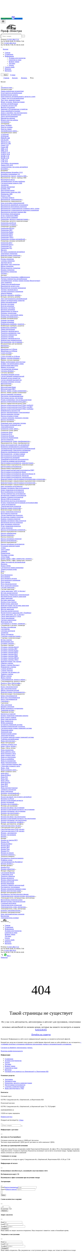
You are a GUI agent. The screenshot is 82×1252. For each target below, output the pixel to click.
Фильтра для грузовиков (9, 804)
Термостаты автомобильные (10, 284)
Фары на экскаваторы (8, 761)
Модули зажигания (7, 609)
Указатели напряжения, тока (10, 333)
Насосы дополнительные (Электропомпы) (15, 412)
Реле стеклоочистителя (8, 584)
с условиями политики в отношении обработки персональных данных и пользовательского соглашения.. (41, 1043)
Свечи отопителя (6, 528)
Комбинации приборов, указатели (12, 324)
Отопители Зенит (7, 432)
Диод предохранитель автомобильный (14, 299)
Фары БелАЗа (5, 782)
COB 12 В (4, 160)
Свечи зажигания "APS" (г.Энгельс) (13, 591)
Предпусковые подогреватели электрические (16, 477)
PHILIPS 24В (5, 138)
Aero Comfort (5, 549)
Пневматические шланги (9, 95)
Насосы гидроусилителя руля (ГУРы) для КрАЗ (17, 405)
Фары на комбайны (7, 759)
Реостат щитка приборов (9, 217)
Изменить (4, 1210)
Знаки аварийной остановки (10, 111)
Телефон (4, 1226)
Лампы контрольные (8, 329)
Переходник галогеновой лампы (12, 315)
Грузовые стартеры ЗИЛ (9, 649)
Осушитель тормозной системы (11, 724)
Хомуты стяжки (6, 129)
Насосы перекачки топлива (10, 414)
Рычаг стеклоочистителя (9, 687)
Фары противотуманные (9, 788)
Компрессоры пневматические (11, 340)
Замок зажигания (6, 598)
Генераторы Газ (6, 246)
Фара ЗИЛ (4, 784)
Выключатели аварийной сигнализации (14, 205)
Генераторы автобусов (8, 223)
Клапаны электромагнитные (10, 910)
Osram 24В (4, 147)
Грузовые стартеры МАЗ (9, 654)
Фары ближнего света (8, 753)
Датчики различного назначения (12, 291)
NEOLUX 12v (5, 141)
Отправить (5, 1228)
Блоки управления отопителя (11, 511)
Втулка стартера (6, 640)
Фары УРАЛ (5, 780)
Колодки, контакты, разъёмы (10, 295)
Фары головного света (8, 770)
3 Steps (21, 1120)
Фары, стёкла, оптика (8, 746)
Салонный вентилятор (8, 903)
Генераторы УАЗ (6, 248)
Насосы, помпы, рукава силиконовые (13, 391)
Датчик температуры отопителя (11, 515)
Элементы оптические (8, 789)
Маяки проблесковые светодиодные (13, 362)
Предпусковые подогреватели (11, 466)
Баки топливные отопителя (10, 524)
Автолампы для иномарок (10, 163)
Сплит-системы (6, 353)
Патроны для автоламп (8, 313)
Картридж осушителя (8, 714)
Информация (9, 56)
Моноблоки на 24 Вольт (9, 351)
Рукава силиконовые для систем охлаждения (16, 400)
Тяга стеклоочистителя (8, 688)
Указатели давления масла (10, 331)
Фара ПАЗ (4, 786)
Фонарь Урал (5, 849)
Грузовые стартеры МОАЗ (10, 658)
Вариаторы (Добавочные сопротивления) (15, 595)
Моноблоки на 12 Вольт (9, 349)
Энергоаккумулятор (7, 735)
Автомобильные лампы (9, 131)
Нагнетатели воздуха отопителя (12, 522)
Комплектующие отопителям (11, 508)
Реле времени (5, 576)
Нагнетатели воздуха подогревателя (13, 501)
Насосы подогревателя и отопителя (13, 530)
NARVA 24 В (5, 154)
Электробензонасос (7, 427)
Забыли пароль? (11, 1189)
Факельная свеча (6, 622)
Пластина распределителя (9, 611)
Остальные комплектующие (10, 546)
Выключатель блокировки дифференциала (15, 277)
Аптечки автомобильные (9, 104)
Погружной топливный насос (11, 425)
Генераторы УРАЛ (7, 237)
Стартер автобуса (7, 669)
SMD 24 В (4, 151)
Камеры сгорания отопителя (10, 519)
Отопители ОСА (6, 434)
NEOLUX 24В (6, 143)
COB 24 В (4, 161)
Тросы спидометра (7, 634)
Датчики (4, 273)
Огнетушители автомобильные (11, 93)
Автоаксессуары (6, 87)
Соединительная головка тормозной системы (16, 728)
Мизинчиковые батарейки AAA (12, 172)
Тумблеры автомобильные (10, 739)
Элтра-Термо (5, 557)
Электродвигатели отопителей (11, 905)
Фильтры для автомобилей (10, 793)
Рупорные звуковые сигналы (10, 382)
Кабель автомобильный (9, 302)
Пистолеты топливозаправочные (12, 396)
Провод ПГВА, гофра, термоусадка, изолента (16, 558)
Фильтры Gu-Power (7, 798)
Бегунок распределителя (9, 593)
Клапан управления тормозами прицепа (14, 715)
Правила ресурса (6, 1117)
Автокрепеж (5, 122)
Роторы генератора (7, 259)
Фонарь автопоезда (7, 878)
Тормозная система (7, 710)
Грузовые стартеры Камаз (9, 650)
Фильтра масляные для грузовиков (12, 807)
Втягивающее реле (7, 641)
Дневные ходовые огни (9, 744)
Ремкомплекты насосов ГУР (10, 410)
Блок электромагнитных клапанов (12, 914)
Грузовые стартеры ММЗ (9, 656)
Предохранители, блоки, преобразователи (15, 441)
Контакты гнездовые (8, 308)
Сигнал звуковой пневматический (12, 376)
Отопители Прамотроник (9, 437)
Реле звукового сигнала (9, 578)
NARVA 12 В (5, 152)
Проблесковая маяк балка (9, 365)
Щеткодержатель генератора (10, 268)
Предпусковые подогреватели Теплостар (15, 475)
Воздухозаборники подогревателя (12, 492)
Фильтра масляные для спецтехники (13, 817)
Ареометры (5, 185)
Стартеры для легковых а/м (10, 672)
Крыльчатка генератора (9, 271)
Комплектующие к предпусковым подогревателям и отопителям (23, 479)
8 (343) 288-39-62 (10, 43)
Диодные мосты (6, 262)
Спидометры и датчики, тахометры (13, 623)
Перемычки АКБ (6, 194)
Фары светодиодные (8, 741)
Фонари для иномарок (8, 835)
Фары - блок (5, 768)
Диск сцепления (6, 705)
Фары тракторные (7, 791)
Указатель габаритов (8, 876)
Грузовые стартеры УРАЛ (9, 659)
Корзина (24, 78)
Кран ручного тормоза (8, 717)
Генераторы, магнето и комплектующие (14, 219)
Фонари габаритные (8, 869)
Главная (7, 52)
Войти (3, 1195)
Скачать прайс (10, 67)
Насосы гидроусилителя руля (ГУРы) (13, 401)
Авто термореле (6, 282)
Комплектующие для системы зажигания (15, 605)
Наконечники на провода (9, 311)
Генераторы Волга (7, 244)
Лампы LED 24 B (7, 165)
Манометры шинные (8, 118)
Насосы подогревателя (8, 540)
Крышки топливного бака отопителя (13, 521)
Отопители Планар (7, 436)
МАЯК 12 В (5, 156)
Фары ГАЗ (4, 777)
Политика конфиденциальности (12, 1051)
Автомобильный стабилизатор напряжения (15, 450)
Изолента (4, 564)
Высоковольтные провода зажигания (13, 596)
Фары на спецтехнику (8, 757)
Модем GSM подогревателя (10, 499)
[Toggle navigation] (3, 21)
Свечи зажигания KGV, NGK (11, 616)
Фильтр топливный (7, 802)
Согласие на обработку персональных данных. (17, 1047)
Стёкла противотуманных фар (11, 764)
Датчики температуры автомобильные (14, 279)
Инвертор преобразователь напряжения (14, 452)
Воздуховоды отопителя (9, 513)
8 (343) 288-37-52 (13, 39)
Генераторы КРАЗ (7, 234)
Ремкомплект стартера (8, 667)
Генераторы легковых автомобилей (13, 239)
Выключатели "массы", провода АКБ (13, 176)
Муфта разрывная (7, 723)
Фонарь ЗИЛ (5, 847)
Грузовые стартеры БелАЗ (10, 647)
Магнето (4, 250)
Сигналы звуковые (7, 371)
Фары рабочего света (8, 752)
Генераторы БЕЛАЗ (7, 228)
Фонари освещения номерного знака (13, 889)
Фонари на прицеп (7, 853)
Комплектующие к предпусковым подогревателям (18, 483)
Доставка (12, 63)
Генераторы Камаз (7, 232)
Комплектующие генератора (10, 255)
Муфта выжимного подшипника (12, 708)
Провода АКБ (5, 196)
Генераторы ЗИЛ (6, 230)
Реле (2, 571)
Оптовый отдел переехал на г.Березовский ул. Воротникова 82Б (26, 1071)
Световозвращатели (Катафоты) (12, 862)
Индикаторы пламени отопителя (12, 517)
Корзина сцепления (7, 706)
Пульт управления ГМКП (9, 215)
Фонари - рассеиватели (9, 833)
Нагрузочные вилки (7, 190)
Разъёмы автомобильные (9, 317)
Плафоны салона (6, 860)
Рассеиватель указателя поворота (12, 858)
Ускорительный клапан (9, 733)
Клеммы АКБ (5, 188)
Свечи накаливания (7, 618)
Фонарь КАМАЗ (6, 844)
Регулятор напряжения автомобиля (13, 252)
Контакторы (5, 916)
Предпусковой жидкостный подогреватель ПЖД (17, 470)
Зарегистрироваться (11, 1187)
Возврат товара (14, 61)
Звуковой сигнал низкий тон (10, 378)
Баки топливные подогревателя (11, 486)
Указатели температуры (9, 335)
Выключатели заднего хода (10, 286)
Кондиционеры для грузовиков (11, 342)
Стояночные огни (7, 874)
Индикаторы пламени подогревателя (13, 495)
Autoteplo (4, 551)
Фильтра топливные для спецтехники (14, 820)
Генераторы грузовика (8, 225)
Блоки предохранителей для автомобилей (15, 445)
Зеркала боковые (6, 293)
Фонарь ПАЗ (5, 867)
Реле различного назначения (10, 580)
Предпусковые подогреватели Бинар (13, 472)
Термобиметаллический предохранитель (14, 459)
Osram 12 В (4, 145)
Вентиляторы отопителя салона (11, 900)
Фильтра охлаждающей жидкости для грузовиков (17, 809)
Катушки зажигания (8, 600)
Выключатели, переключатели (11, 199)
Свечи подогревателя (8, 504)
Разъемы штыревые (7, 322)
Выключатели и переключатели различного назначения (20, 210)
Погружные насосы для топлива (12, 398)
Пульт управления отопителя (11, 526)
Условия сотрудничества (17, 58)
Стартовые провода (7, 197)
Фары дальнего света (8, 755)
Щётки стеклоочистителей (10, 690)
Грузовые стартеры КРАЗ (9, 652)
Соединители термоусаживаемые (12, 567)
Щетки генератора (7, 266)
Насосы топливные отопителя (11, 539)
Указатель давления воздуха (10, 338)
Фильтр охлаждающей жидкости (12, 800)
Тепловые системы (7, 555)
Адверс (3, 548)
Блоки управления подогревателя (12, 490)
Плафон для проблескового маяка (12, 363)
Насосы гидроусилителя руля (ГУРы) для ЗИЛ (16, 407)
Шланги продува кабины (9, 120)
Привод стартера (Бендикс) (10, 665)
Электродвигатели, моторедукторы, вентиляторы (18, 896)
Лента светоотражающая (9, 116)
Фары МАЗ (4, 773)
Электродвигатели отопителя (11, 506)
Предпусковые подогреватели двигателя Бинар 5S (18, 474)
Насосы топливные (7, 419)
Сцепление (4, 701)
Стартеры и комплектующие (10, 636)
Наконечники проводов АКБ (11, 192)
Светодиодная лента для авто (11, 826)
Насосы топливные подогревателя (12, 544)
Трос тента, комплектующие (10, 100)
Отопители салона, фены (9, 428)
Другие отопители (7, 439)
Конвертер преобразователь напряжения (14, 447)
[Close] (1, 86)
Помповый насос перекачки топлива (13, 423)
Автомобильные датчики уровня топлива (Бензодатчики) (20, 280)
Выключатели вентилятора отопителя (14, 206)
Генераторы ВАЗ (6, 243)
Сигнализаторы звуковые (9, 369)
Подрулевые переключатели (10, 214)
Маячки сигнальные (8, 367)
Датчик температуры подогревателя (13, 493)
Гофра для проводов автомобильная (13, 562)
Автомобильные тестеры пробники (13, 181)
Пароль (9, 1189)
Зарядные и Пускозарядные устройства (14, 109)
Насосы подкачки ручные (9, 416)
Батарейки (4, 169)
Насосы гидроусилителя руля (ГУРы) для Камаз (17, 409)
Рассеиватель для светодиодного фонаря (14, 894)
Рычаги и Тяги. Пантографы (10, 683)
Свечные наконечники (8, 620)
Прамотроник (5, 553)
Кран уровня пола (7, 721)
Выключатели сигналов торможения (13, 288)
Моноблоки (5, 345)
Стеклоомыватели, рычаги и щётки (13, 679)
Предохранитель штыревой (10, 457)
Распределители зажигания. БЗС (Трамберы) (16, 613)
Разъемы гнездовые (7, 320)
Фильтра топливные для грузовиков (13, 811)
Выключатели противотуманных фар (13, 212)
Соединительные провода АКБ (11, 183)
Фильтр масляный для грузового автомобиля (16, 797)
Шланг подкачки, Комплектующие (13, 102)
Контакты (8, 70)
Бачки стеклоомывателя (9, 696)
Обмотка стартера (7, 663)
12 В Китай (5, 134)
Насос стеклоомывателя (9, 699)
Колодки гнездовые (7, 304)
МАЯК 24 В (5, 158)
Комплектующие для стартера (11, 661)
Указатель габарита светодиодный (12, 885)
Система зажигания (7, 587)
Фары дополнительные (9, 762)
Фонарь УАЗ (5, 842)
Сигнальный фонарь (8, 872)
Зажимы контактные (8, 187)
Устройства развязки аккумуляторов (13, 461)
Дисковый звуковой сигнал (10, 374)
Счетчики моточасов (8, 631)
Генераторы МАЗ (7, 235)
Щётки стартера (6, 676)
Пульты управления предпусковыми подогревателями (19, 502)
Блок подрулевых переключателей (12, 203)
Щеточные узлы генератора (10, 264)
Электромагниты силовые (10, 918)
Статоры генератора (8, 261)
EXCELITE (5, 140)
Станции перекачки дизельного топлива (14, 418)
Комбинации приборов (9, 327)
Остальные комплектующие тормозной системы (17, 737)
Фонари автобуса (6, 863)
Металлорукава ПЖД (8, 389)
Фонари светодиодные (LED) (11, 891)
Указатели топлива (7, 336)
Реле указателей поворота (9, 585)
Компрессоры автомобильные (11, 114)
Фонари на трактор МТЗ (9, 840)
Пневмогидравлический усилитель (13, 726)
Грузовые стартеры (7, 643)
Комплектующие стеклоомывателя (12, 692)
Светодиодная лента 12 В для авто (12, 831)
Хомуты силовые (6, 127)
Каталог (15, 78)
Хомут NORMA (6, 125)
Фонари (3, 836)
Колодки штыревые (7, 306)
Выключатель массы (8, 179)
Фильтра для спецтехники (10, 813)
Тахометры (4, 632)
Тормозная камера (7, 730)
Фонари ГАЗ (5, 851)
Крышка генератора (7, 270)
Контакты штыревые (8, 309)
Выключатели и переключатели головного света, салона (20, 208)
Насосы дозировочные (8, 533)
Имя (2, 1222)
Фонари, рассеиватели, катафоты (12, 822)
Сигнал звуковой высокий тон (11, 380)
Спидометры (5, 629)
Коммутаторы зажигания (9, 604)
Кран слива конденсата (9, 719)
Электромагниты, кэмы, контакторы (13, 907)
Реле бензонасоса (7, 575)
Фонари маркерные (7, 883)
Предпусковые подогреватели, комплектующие (17, 463)
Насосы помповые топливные (11, 394)
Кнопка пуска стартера (8, 602)
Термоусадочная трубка (9, 569)
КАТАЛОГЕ (41, 1029)
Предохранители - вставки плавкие (13, 454)
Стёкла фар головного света (10, 766)
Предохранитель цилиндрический (12, 456)
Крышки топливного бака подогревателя (15, 488)
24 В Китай (5, 136)
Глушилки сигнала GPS (9, 105)
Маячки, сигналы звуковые (10, 358)
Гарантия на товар (15, 60)
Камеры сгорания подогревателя (12, 497)
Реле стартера (5, 582)
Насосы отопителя (7, 535)
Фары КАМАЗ (6, 775)
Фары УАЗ (4, 779)
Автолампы (9, 1079)
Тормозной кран (6, 732)
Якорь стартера (6, 678)
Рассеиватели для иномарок (10, 887)
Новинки (8, 69)
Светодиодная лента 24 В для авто (12, 829)
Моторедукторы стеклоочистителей (13, 901)
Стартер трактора (7, 670)
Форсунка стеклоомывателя (10, 697)
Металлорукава (6, 383)
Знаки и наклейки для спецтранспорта (14, 113)
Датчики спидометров (8, 627)
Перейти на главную (41, 1034)
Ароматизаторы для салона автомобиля (14, 167)
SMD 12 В (4, 149)
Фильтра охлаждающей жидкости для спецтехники (18, 818)
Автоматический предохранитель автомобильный (18, 448)
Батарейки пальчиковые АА (10, 174)
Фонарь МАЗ (5, 845)
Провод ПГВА (6, 566)
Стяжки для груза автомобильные (12, 98)
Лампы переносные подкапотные (12, 91)
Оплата (11, 65)
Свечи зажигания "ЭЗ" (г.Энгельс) (12, 614)
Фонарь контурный (7, 881)
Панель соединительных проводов (12, 300)
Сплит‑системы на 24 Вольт (10, 356)
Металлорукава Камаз (8, 387)
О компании (9, 54)
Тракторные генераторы (9, 253)
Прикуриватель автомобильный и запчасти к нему (18, 96)
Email (9, 1187)
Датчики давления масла (9, 289)
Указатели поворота (7, 854)
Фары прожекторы (7, 750)
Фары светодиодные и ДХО (14, 1088)
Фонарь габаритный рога (9, 880)
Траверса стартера (7, 674)
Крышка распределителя (9, 607)
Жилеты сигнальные (8, 107)
